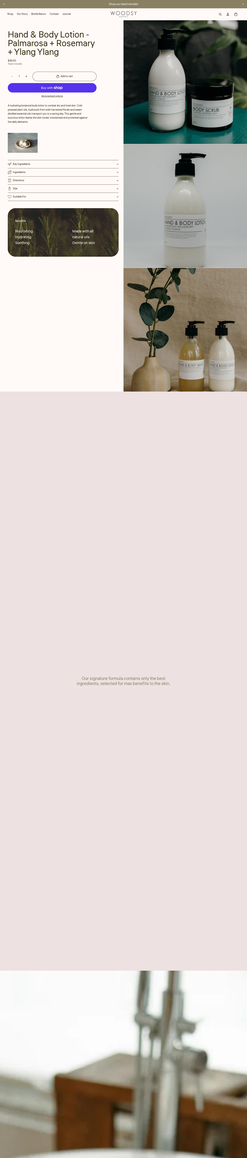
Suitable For (19, 197)
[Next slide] (243, 4)
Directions (18, 180)
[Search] (220, 14)
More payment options (52, 96)
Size (15, 188)
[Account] (228, 14)
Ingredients (19, 172)
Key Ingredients (21, 164)
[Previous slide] (4, 4)
